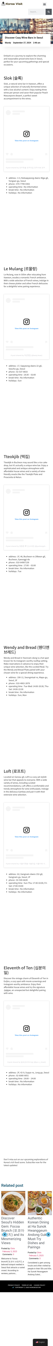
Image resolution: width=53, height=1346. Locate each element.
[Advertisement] (26, 1318)
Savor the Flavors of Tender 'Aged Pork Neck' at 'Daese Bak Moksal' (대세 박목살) (38, 1230)
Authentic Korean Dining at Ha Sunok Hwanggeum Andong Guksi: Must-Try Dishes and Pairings (12, 1232)
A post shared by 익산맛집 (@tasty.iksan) (26, 355)
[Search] (49, 12)
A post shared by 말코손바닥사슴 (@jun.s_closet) (26, 1062)
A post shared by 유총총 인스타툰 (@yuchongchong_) (28, 546)
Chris (12, 1252)
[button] (45, 4)
